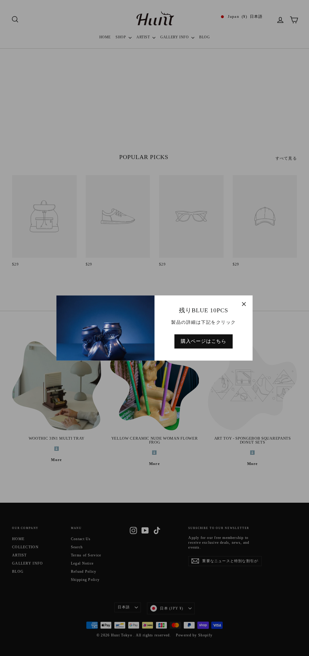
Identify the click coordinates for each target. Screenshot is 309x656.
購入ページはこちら (203, 341)
